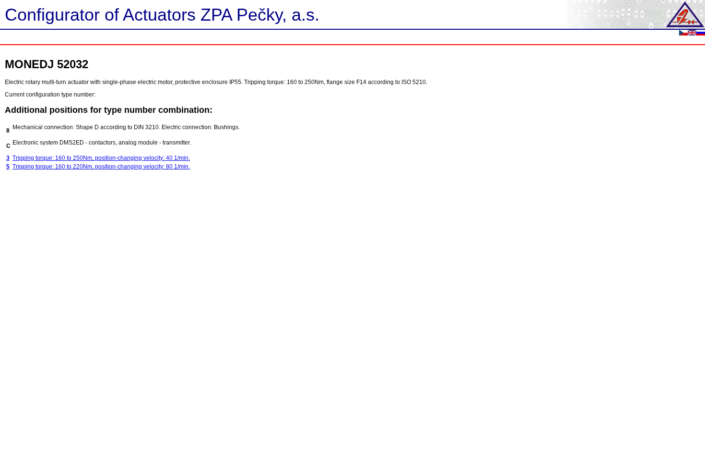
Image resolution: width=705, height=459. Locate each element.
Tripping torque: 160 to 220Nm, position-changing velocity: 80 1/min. (101, 166)
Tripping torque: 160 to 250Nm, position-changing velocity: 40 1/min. (101, 158)
